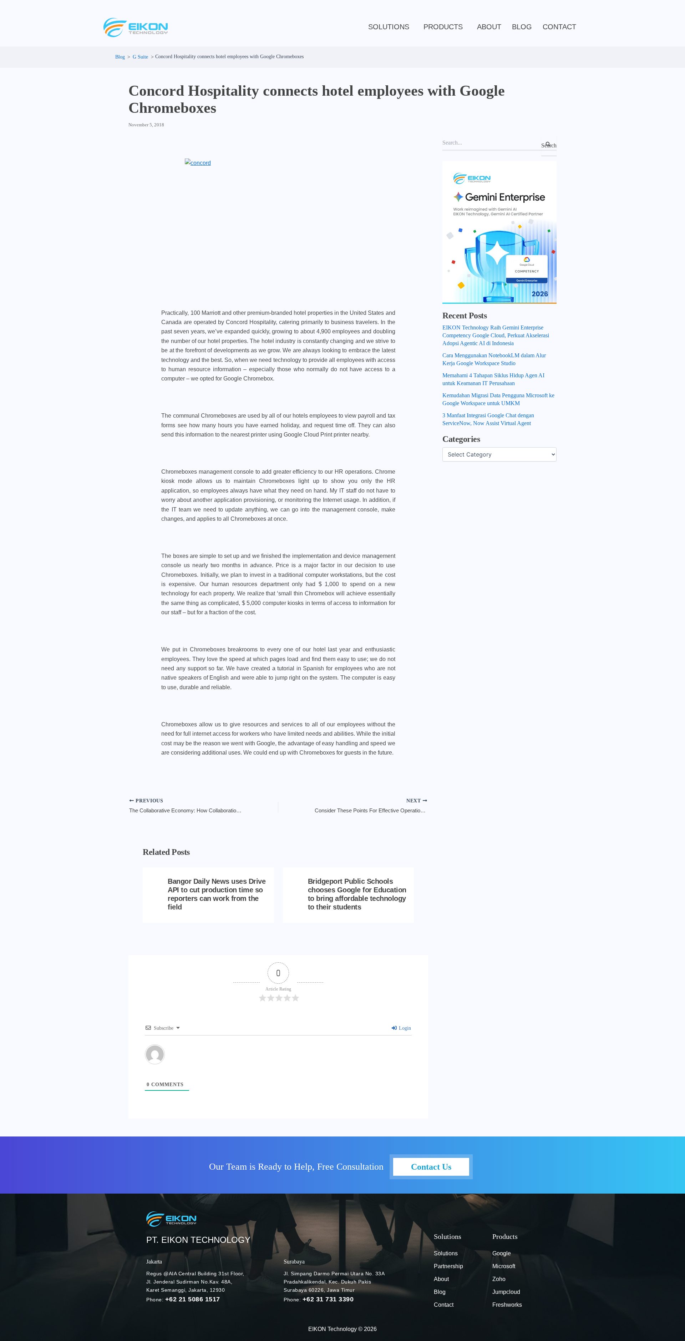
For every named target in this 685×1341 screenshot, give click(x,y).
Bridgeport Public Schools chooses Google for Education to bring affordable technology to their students (357, 894)
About (489, 27)
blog (522, 27)
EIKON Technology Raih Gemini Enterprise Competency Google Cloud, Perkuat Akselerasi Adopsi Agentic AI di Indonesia (495, 335)
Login (404, 1028)
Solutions (388, 27)
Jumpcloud (506, 1292)
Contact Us (431, 1166)
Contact (559, 27)
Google (501, 1253)
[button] (390, 27)
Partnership (448, 1266)
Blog (440, 1292)
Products (443, 27)
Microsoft (503, 1266)
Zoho (499, 1279)
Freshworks (507, 1305)
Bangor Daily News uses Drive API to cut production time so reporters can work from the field (216, 894)
